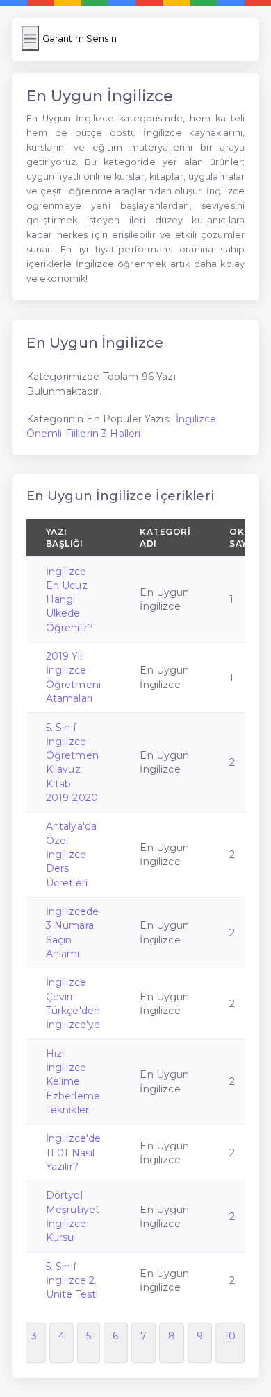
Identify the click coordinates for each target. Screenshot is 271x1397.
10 (230, 1336)
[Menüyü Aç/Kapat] (30, 38)
